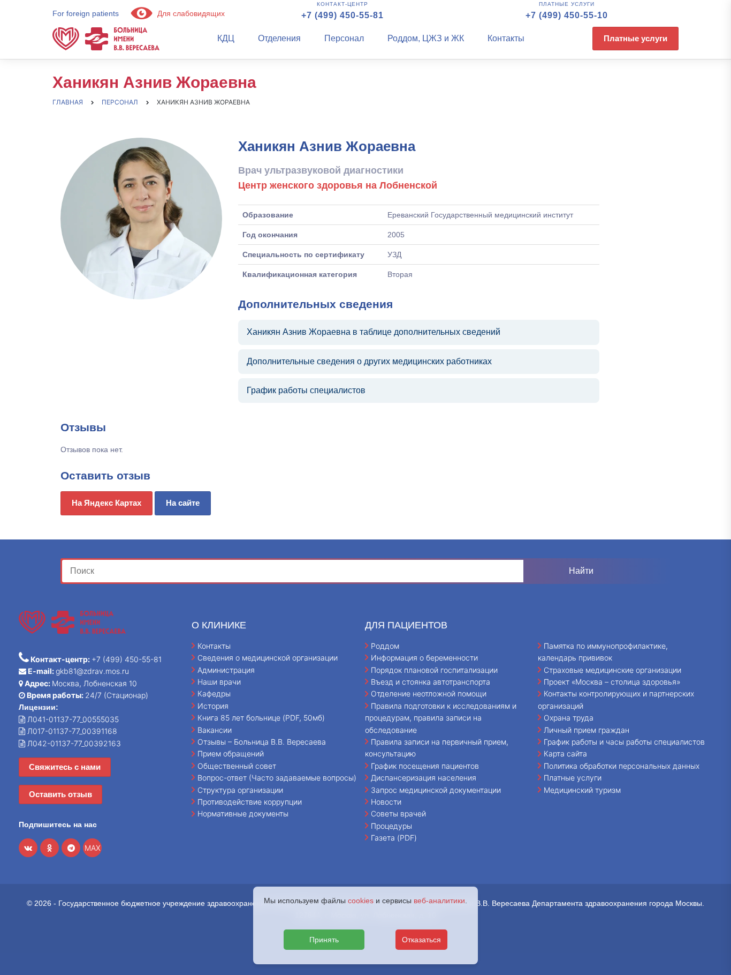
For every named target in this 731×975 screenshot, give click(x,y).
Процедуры (391, 825)
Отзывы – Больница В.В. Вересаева (261, 741)
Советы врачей (398, 813)
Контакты (506, 38)
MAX (93, 847)
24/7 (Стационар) (86, 695)
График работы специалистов (306, 390)
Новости (386, 801)
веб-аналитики (439, 900)
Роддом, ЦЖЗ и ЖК (425, 38)
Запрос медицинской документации (436, 789)
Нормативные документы (242, 813)
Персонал (344, 38)
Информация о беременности (424, 657)
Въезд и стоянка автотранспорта (430, 681)
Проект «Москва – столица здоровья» (612, 681)
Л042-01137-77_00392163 (73, 743)
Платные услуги (635, 38)
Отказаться (421, 939)
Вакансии (214, 729)
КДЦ (225, 38)
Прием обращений (230, 753)
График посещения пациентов (425, 765)
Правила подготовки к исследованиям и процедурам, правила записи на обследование (440, 717)
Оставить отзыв (60, 794)
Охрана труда (568, 717)
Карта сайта (565, 753)
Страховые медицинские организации (612, 669)
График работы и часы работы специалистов (624, 741)
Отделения (279, 38)
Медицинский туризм (582, 789)
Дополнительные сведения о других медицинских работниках (369, 361)
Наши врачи (219, 681)
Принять (324, 939)
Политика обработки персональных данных (621, 765)
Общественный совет (236, 765)
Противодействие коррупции (249, 801)
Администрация (226, 669)
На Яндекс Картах (106, 502)
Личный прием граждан (586, 729)
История (213, 705)
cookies (361, 900)
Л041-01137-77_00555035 (72, 719)
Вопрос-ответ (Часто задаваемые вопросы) (276, 777)
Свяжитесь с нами (65, 766)
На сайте (183, 502)
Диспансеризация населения (423, 777)
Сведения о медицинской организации (267, 657)
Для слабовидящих (190, 13)
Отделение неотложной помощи (428, 693)
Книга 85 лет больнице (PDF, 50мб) (261, 717)
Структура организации (240, 789)
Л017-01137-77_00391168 (71, 731)
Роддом (385, 645)
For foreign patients (85, 13)
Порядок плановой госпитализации (434, 669)
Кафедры (214, 693)
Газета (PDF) (394, 837)
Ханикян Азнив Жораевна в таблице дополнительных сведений (373, 331)
